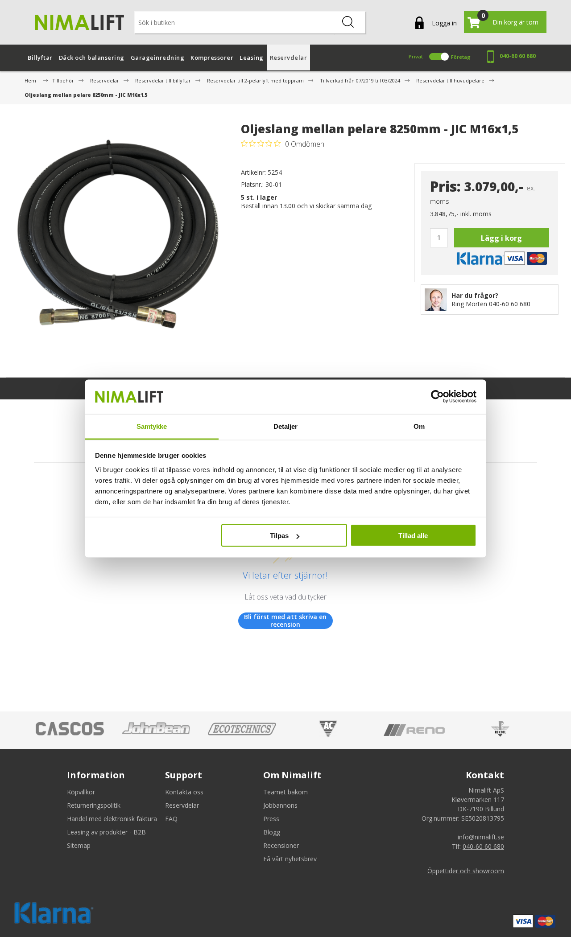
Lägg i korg (501, 238)
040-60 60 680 (518, 56)
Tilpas (279, 535)
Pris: (445, 186)
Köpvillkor (81, 792)
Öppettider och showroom (465, 871)
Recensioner (281, 845)
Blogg (271, 832)
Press (271, 818)
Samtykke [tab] (152, 426)
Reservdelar (182, 805)
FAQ (171, 818)
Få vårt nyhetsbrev (290, 859)
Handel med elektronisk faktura (112, 818)
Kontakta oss (184, 792)
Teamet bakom (285, 792)
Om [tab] (419, 426)
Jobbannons (280, 805)
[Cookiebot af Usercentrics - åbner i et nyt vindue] (437, 396)
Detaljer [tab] (285, 426)
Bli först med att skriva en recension (285, 620)
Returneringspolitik (93, 805)
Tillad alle (413, 535)
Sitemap (79, 845)
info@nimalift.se (481, 837)
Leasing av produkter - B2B (106, 832)
